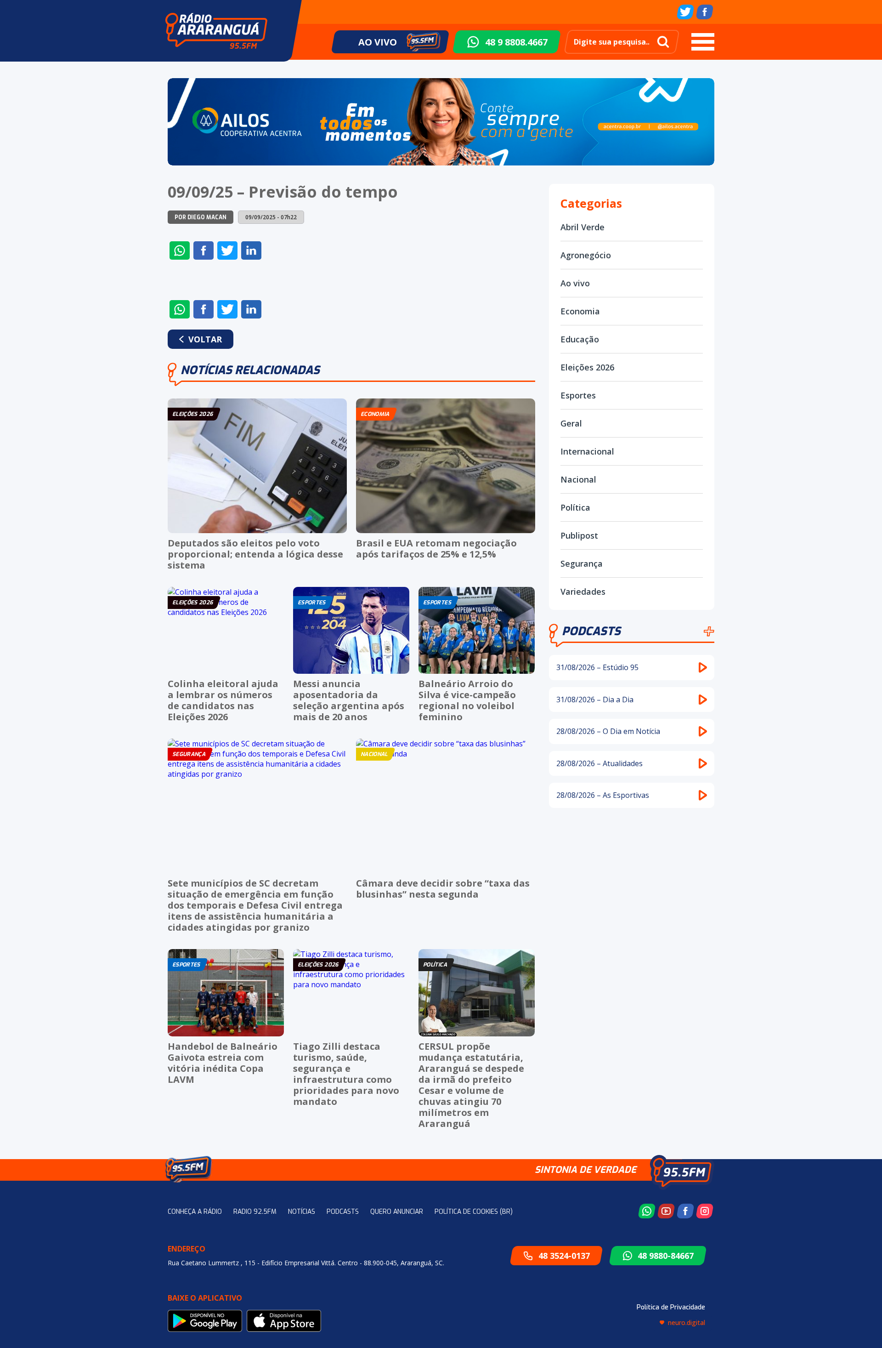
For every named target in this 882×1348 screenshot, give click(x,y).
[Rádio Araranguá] (216, 31)
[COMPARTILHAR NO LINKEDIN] (251, 250)
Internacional (587, 451)
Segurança (581, 563)
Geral (571, 423)
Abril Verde (582, 227)
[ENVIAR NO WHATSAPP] (180, 250)
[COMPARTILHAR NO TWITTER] (227, 250)
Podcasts (591, 631)
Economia (580, 311)
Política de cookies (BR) (474, 1211)
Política (575, 507)
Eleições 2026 (587, 367)
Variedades (582, 591)
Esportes (578, 395)
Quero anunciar (396, 1211)
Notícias (301, 1211)
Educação (579, 339)
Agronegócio (585, 255)
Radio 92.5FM (255, 1211)
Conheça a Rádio (195, 1211)
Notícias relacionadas (250, 370)
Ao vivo (575, 283)
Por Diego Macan (200, 217)
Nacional (578, 479)
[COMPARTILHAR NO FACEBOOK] (203, 250)
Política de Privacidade (671, 1307)
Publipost (579, 535)
